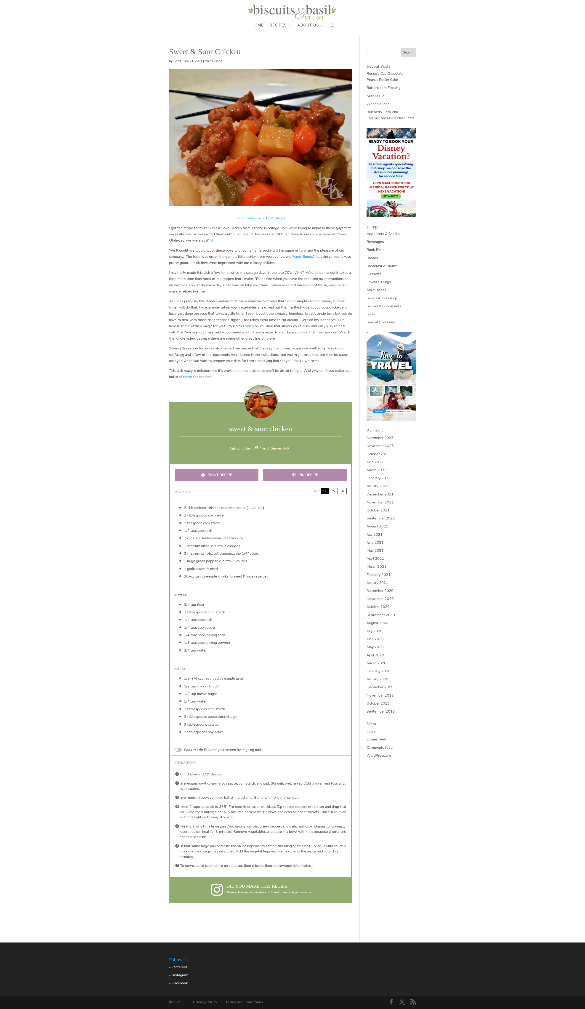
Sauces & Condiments (384, 306)
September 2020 (381, 615)
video (249, 326)
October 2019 (378, 703)
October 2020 (378, 606)
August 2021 (377, 526)
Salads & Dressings (382, 298)
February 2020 (379, 671)
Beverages (375, 241)
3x (342, 491)
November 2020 (380, 598)
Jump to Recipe (248, 218)
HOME (258, 26)
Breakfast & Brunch (382, 266)
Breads (372, 258)
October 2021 (378, 510)
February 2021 (379, 574)
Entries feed (376, 739)
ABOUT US (308, 26)
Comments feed (380, 747)
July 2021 (375, 534)
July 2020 (375, 631)
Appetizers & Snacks (383, 233)
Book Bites (375, 249)
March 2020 (376, 663)
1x (325, 491)
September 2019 (381, 711)
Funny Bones (302, 256)
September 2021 (381, 518)
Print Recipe (275, 218)
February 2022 (379, 478)
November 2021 (380, 502)
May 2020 (375, 647)
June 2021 (375, 542)
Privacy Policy (205, 1002)
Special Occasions (381, 322)
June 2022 (375, 462)
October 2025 (378, 454)
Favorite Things (379, 282)
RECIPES (278, 26)
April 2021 (375, 558)
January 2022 (377, 486)
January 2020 (377, 679)
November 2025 (380, 445)
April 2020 (375, 655)
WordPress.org (379, 755)
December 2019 (380, 687)
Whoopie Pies (378, 103)
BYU (209, 240)
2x (333, 491)
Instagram (180, 975)
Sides (371, 314)
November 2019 (380, 695)
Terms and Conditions (244, 1002)
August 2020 (377, 623)
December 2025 (380, 437)
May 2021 (375, 550)
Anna (177, 61)
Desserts (374, 274)
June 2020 (375, 639)
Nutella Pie (375, 96)
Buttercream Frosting (384, 87)
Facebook (180, 983)
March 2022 (376, 470)
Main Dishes (213, 61)
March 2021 (376, 566)
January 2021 (377, 582)
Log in (371, 731)
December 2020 (380, 590)
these (187, 376)
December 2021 (380, 494)
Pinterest (179, 967)
